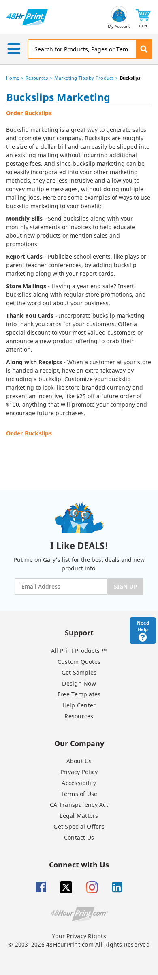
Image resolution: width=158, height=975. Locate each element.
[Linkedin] (117, 887)
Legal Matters (79, 815)
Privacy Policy (79, 772)
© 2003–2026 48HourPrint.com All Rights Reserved (79, 944)
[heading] (79, 99)
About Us (79, 761)
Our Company (79, 743)
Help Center (79, 705)
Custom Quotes (79, 661)
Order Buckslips (29, 113)
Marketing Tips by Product (83, 78)
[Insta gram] (92, 887)
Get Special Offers (79, 826)
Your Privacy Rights (79, 936)
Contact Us (79, 837)
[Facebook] (41, 887)
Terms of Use (79, 794)
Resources (37, 78)
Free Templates (79, 694)
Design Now (79, 683)
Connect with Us (79, 864)
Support (79, 632)
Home (12, 78)
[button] (143, 17)
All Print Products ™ (79, 650)
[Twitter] (66, 887)
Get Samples (79, 672)
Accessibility (79, 783)
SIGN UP (125, 586)
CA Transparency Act (79, 804)
